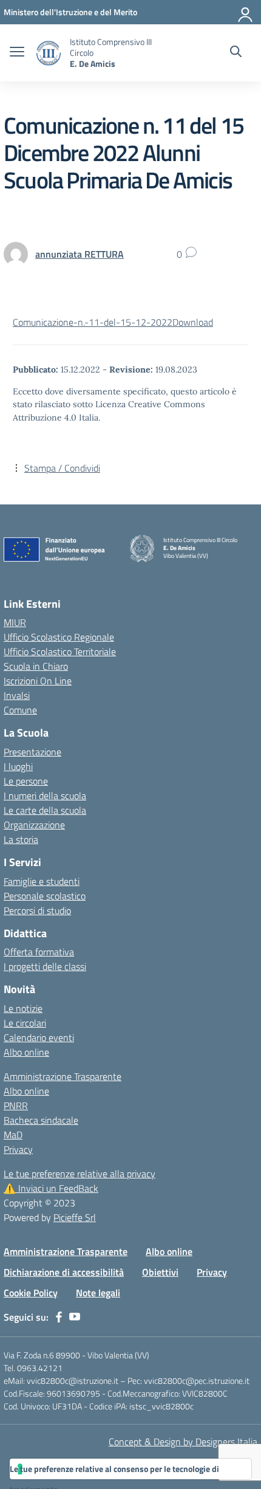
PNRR (16, 1105)
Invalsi (17, 695)
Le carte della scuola (45, 810)
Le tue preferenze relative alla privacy (79, 1173)
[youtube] (74, 1317)
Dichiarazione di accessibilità (64, 1272)
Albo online (26, 1052)
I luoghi (18, 766)
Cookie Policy (31, 1292)
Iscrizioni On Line (38, 680)
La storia (21, 839)
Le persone (26, 781)
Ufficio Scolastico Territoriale (60, 651)
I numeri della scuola (45, 795)
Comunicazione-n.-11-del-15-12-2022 (92, 322)
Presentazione (32, 751)
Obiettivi (160, 1272)
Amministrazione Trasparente (62, 1076)
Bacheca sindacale (41, 1120)
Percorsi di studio (37, 910)
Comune (20, 710)
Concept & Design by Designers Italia (183, 1441)
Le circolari (25, 1023)
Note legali (98, 1292)
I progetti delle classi (45, 966)
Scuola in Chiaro (36, 666)
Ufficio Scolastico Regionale (59, 637)
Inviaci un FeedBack (51, 1188)
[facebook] (58, 1317)
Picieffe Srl (74, 1217)
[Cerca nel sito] (235, 53)
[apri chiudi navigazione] (17, 53)
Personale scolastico (45, 896)
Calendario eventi (39, 1037)
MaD (13, 1134)
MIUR (15, 622)
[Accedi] (245, 12)
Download (192, 322)
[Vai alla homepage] (48, 53)
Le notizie (23, 1008)
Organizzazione (34, 824)
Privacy (18, 1149)
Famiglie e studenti (42, 881)
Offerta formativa (39, 951)
